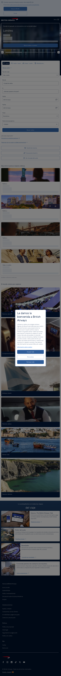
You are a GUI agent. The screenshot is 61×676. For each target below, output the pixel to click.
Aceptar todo (30, 352)
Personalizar (30, 357)
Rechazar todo (31, 362)
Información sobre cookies (24, 347)
